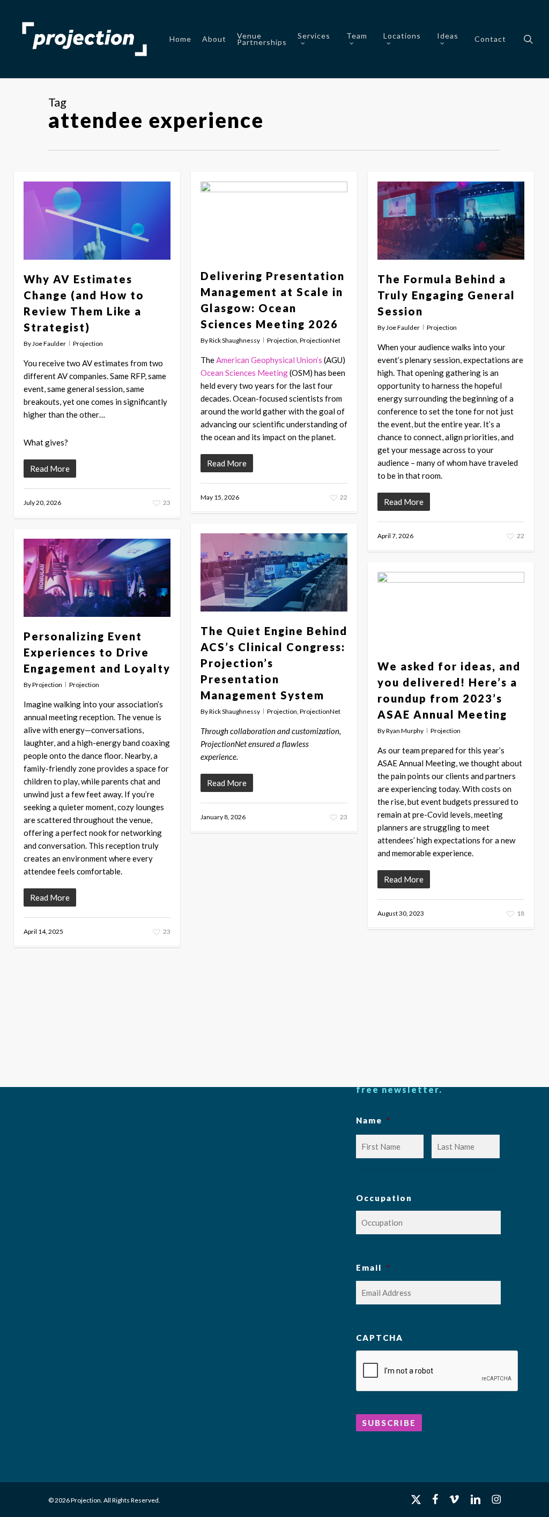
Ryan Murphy (405, 731)
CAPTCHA (379, 1337)
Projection (88, 343)
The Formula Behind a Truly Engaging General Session (446, 295)
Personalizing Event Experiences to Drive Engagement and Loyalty (97, 652)
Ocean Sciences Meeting (244, 373)
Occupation (384, 1198)
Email (373, 1267)
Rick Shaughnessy (234, 340)
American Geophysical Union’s (269, 360)
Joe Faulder (49, 343)
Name (373, 1120)
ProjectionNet (320, 340)
